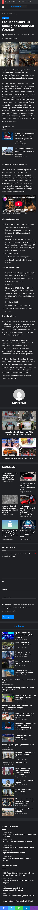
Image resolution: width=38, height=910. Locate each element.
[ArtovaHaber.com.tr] (19, 6)
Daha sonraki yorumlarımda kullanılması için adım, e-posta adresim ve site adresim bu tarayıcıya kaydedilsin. (18, 608)
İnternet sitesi (6, 597)
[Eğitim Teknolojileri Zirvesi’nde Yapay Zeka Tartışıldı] (8, 635)
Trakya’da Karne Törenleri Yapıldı (15, 763)
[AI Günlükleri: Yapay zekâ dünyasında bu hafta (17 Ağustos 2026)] (28, 524)
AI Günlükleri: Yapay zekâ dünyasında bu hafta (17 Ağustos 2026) (27, 534)
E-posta (5, 589)
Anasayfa (6, 14)
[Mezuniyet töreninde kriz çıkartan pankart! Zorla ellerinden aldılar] (8, 802)
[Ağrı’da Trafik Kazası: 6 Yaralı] (8, 664)
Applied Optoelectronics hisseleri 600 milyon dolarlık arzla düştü (17, 706)
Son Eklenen (19, 626)
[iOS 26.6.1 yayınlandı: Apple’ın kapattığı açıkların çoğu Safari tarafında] (10, 524)
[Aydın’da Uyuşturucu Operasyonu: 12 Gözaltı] (8, 673)
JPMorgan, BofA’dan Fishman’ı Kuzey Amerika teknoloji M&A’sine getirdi (10, 476)
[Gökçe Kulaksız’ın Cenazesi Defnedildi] (8, 645)
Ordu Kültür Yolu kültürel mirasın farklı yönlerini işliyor (24, 715)
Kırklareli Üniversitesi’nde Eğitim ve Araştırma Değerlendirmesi (25, 755)
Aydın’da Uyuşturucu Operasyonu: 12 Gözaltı (24, 672)
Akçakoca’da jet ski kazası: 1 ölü (23, 736)
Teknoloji (14, 14)
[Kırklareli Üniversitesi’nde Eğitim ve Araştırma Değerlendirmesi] (8, 755)
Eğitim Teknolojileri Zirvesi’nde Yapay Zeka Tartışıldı (24, 635)
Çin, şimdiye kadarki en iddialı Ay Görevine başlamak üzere (27, 486)
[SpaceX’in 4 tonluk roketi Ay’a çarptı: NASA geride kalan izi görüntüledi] (10, 499)
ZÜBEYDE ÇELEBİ (10, 35)
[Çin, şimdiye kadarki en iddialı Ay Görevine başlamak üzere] (28, 476)
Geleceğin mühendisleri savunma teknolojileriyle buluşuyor (24, 151)
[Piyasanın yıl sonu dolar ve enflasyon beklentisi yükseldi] (8, 698)
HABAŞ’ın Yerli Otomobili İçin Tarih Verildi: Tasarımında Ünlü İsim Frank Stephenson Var (27, 510)
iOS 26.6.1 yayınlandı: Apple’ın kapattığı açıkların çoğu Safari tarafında (10, 534)
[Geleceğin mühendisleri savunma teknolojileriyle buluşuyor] (7, 151)
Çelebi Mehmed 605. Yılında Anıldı (23, 791)
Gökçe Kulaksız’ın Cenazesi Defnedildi (23, 644)
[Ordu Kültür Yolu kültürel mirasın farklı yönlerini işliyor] (8, 716)
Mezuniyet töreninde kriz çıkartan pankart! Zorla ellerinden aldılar (25, 801)
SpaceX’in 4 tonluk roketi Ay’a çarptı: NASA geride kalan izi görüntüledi (10, 509)
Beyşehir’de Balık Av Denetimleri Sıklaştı (18, 2)
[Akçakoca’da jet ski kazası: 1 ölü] (8, 738)
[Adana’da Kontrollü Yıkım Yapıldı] (8, 783)
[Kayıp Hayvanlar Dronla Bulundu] (8, 812)
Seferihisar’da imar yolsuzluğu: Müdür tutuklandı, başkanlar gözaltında (23, 771)
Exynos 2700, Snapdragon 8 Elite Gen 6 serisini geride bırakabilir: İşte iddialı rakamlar (25, 726)
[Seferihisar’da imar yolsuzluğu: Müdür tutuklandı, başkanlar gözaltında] (8, 771)
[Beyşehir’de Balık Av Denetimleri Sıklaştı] (8, 655)
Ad (3, 581)
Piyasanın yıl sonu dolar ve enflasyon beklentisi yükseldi (25, 697)
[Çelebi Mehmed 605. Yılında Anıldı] (8, 792)
